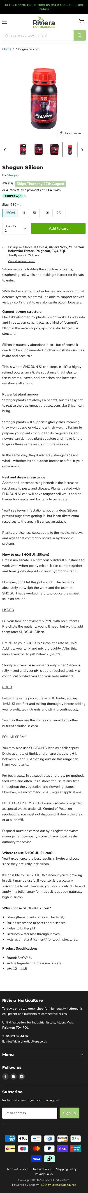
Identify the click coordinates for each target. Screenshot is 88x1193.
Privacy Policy (44, 1174)
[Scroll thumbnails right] (81, 149)
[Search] (80, 35)
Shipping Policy (66, 1169)
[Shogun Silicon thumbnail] (22, 149)
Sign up (69, 1113)
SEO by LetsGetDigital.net (58, 1185)
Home (6, 49)
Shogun (13, 175)
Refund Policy (42, 1169)
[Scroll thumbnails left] (5, 149)
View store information (21, 261)
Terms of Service (17, 1169)
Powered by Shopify (25, 1185)
